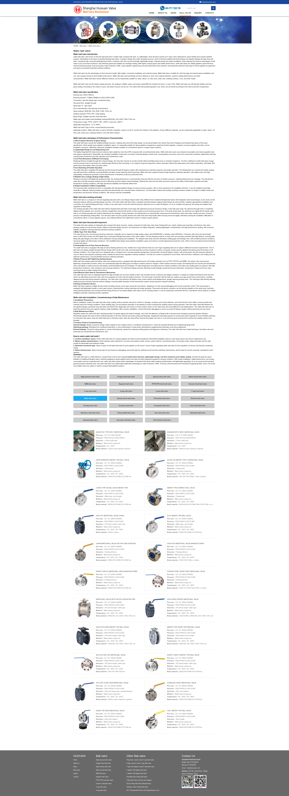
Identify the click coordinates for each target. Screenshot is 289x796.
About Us (162, 13)
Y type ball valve (197, 391)
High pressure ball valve (90, 377)
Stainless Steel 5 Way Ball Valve (137, 787)
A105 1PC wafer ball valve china (110, 516)
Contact (209, 13)
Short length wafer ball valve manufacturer (116, 571)
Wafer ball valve (94, 46)
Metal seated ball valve (197, 377)
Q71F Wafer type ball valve (179, 516)
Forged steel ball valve (126, 377)
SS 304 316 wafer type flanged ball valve (185, 460)
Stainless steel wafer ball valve (181, 683)
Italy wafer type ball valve (179, 711)
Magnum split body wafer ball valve (183, 432)
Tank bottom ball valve (162, 420)
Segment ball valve (126, 384)
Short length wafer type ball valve (183, 655)
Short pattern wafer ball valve (110, 711)
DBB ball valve (90, 384)
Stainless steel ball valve (90, 413)
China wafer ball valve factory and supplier (116, 543)
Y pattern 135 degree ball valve (136, 773)
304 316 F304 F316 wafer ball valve (111, 655)
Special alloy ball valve (162, 377)
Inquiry (198, 13)
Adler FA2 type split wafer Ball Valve (112, 432)
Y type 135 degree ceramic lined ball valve (140, 766)
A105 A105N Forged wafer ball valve (183, 599)
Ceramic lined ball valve (198, 384)
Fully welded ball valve (126, 413)
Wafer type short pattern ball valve (183, 627)
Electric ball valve (197, 398)
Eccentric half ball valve (126, 420)
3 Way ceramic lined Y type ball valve (138, 763)
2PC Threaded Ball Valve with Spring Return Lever (142, 790)
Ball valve (185, 13)
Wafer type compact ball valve (181, 488)
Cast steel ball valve (197, 405)
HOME (75, 46)
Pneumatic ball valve (162, 398)
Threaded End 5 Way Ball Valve (136, 777)
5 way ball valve (162, 391)
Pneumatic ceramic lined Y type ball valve (140, 760)
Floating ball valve (90, 405)
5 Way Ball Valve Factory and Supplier (139, 780)
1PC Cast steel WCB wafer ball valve (112, 683)
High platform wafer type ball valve (112, 627)
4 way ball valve (126, 391)
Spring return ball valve (126, 398)
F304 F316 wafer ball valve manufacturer (185, 543)
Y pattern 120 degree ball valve (136, 770)
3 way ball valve (90, 391)
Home (75, 760)
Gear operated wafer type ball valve (112, 460)
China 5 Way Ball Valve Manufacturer (138, 783)
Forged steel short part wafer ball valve (186, 571)
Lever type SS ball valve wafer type (112, 488)
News (173, 13)
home (151, 13)
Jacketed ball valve (90, 420)
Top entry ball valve (161, 413)
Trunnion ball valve (126, 405)
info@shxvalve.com (193, 768)
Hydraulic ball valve (197, 413)
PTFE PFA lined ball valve (162, 384)
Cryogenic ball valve (162, 405)
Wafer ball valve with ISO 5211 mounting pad (115, 599)
